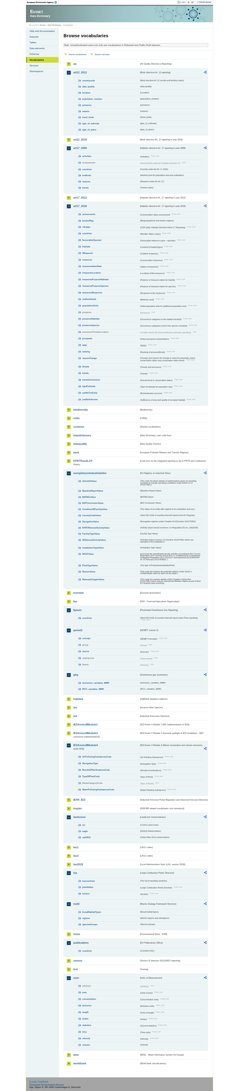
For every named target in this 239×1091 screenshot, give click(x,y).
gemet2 (77, 630)
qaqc (84, 345)
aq (74, 63)
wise (76, 1054)
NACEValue (88, 554)
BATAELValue (89, 497)
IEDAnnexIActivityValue (94, 540)
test (75, 969)
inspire (77, 808)
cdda (76, 418)
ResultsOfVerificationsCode (96, 770)
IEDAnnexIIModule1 (85, 724)
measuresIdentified (91, 266)
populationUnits (90, 305)
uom (76, 978)
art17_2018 (80, 206)
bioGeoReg (87, 221)
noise (76, 934)
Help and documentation (42, 31)
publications (81, 942)
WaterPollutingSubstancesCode (98, 789)
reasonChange (89, 358)
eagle (85, 831)
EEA (43, 2)
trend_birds (88, 117)
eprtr (76, 452)
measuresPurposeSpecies (95, 286)
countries (87, 169)
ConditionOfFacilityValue (94, 509)
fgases (77, 610)
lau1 (76, 847)
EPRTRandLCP (83, 461)
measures (87, 260)
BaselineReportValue (92, 491)
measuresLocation (91, 273)
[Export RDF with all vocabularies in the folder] (205, 73)
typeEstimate (88, 386)
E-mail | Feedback (39, 1081)
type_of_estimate (90, 123)
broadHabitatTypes (91, 912)
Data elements (37, 48)
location (86, 93)
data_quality (88, 86)
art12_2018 (80, 139)
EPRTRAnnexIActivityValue (95, 528)
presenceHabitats (91, 319)
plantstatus (87, 887)
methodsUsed (89, 299)
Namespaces (36, 71)
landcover (79, 817)
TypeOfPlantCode (91, 776)
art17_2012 (80, 197)
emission (87, 1005)
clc (83, 825)
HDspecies (87, 253)
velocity (86, 1038)
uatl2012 (86, 837)
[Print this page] (189, 2)
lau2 (76, 855)
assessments (88, 214)
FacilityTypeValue (91, 534)
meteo (85, 1018)
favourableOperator (92, 240)
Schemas (34, 54)
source (85, 651)
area (84, 992)
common (78, 426)
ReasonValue (88, 571)
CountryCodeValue (91, 515)
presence (86, 105)
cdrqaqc (86, 227)
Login (183, 2)
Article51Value (89, 481)
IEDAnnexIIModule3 (85, 733)
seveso (77, 960)
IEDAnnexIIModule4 (85, 745)
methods (86, 175)
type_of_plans (89, 129)
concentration (89, 999)
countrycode (88, 80)
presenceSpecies (90, 325)
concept (86, 638)
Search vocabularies (77, 54)
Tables (33, 42)
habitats (86, 246)
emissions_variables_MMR (95, 683)
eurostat (78, 592)
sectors (86, 893)
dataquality (80, 443)
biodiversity (80, 409)
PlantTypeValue (90, 565)
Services (34, 65)
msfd (76, 904)
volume (86, 1045)
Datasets (34, 36)
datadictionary (82, 435)
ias (75, 707)
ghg (75, 674)
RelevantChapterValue (93, 579)
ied (75, 716)
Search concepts (102, 54)
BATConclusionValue (92, 503)
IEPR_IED (79, 799)
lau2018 (78, 864)
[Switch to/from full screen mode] (193, 2)
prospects (87, 338)
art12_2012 (80, 72)
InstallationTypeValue (93, 548)
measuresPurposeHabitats (95, 279)
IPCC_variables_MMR (93, 689)
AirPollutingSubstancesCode (96, 757)
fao (75, 601)
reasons (86, 181)
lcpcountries (88, 881)
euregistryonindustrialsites (89, 473)
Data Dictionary (54, 25)
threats (85, 366)
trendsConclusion (91, 380)
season (85, 111)
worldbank (79, 1063)
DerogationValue (90, 521)
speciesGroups (89, 924)
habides (78, 699)
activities (86, 156)
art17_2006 (80, 148)
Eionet (42, 25)
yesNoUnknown (90, 399)
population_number (92, 99)
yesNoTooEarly (89, 393)
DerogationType (90, 763)
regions (86, 918)
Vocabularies (37, 60)
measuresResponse (92, 292)
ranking (86, 351)
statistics (86, 1025)
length (85, 1012)
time (84, 1032)
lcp (75, 872)
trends (85, 188)
